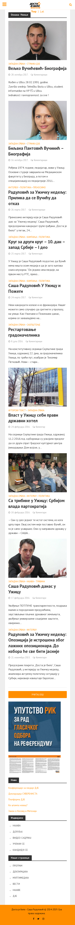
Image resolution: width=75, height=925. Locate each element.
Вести (16, 883)
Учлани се (19, 843)
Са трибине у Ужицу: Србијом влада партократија (36, 503)
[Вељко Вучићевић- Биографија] (37, 40)
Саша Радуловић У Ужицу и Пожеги (34, 288)
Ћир (34, 11)
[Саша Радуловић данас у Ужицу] (37, 558)
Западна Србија (16, 64)
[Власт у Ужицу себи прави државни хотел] (37, 387)
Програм (17, 865)
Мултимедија (21, 877)
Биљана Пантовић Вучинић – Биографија (35, 151)
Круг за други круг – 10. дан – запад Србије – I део (36, 244)
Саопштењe (33, 325)
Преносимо (39, 187)
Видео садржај (22, 837)
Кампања (32, 237)
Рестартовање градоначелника (24, 332)
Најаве (16, 890)
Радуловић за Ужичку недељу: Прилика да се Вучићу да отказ (37, 197)
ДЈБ (15, 896)
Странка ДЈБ (33, 64)
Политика (25, 187)
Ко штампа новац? (17, 805)
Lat (42, 11)
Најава (30, 581)
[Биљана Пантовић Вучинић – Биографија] (37, 120)
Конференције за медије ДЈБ (23, 787)
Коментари (37, 253)
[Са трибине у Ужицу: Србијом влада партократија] (37, 472)
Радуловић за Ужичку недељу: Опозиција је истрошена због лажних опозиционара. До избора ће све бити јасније (37, 642)
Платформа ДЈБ (16, 799)
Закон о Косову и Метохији (22, 811)
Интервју (13, 187)
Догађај (17, 831)
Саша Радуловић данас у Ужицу (32, 589)
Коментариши (40, 74)
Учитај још (38, 694)
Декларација (20, 871)
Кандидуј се (20, 849)
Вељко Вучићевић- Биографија (37, 68)
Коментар (40, 426)
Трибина (40, 581)
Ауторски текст (17, 410)
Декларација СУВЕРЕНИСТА (22, 793)
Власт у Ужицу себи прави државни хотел (33, 417)
